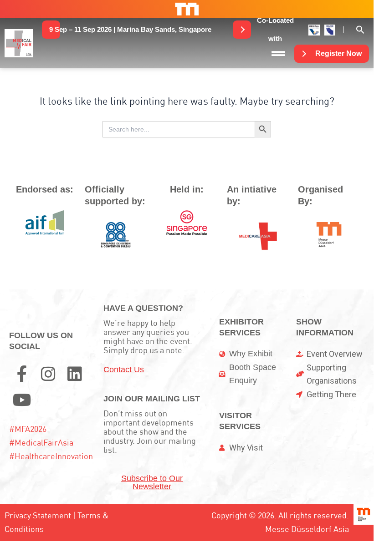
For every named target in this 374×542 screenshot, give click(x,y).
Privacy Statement (38, 515)
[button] (130, 29)
